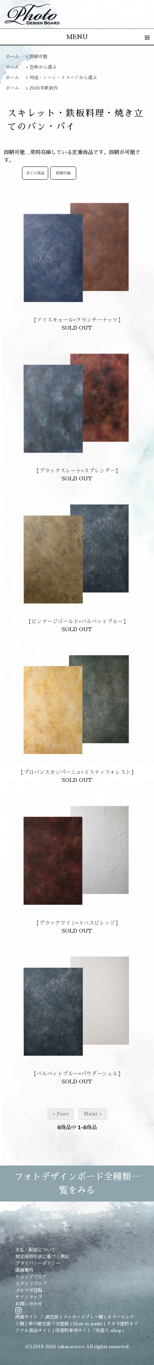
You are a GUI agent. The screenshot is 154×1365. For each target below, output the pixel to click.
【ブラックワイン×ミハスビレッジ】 (77, 923)
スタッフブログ (31, 1283)
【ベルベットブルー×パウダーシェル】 (77, 1073)
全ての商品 (35, 173)
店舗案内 (24, 1270)
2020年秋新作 (44, 88)
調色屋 (52, 1317)
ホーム (12, 56)
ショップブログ (31, 1277)
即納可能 (38, 56)
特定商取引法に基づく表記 (42, 1256)
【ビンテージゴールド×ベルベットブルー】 (77, 621)
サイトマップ (28, 1297)
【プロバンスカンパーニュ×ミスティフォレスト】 (77, 772)
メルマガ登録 (28, 1290)
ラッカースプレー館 (83, 1317)
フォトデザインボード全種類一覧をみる (77, 1183)
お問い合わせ (28, 1304)
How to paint (87, 1324)
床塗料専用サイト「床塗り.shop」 (90, 1330)
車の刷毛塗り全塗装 (48, 1324)
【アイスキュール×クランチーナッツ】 (77, 319)
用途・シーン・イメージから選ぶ (63, 77)
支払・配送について (35, 1250)
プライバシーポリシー (37, 1263)
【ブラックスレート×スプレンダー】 (77, 470)
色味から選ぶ (43, 67)
